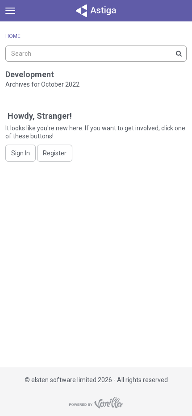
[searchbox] (96, 54)
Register (55, 153)
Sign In (20, 153)
